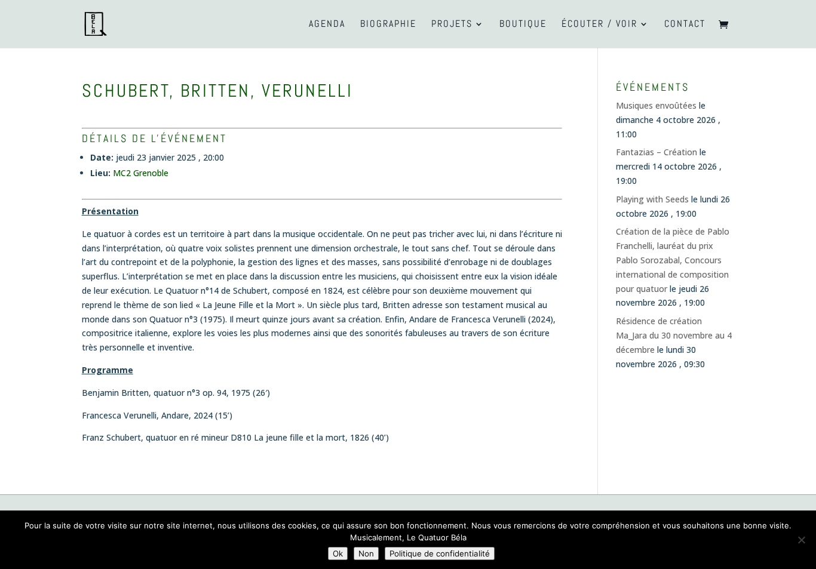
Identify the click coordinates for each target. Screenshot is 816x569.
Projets (452, 25)
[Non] (801, 540)
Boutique (523, 25)
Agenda (327, 25)
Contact (684, 25)
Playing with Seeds (652, 199)
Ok (338, 553)
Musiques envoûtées (656, 105)
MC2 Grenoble (140, 173)
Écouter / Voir (599, 25)
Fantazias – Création (656, 152)
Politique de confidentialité (439, 553)
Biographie (388, 25)
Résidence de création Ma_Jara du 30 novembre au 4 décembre (674, 335)
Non (366, 553)
